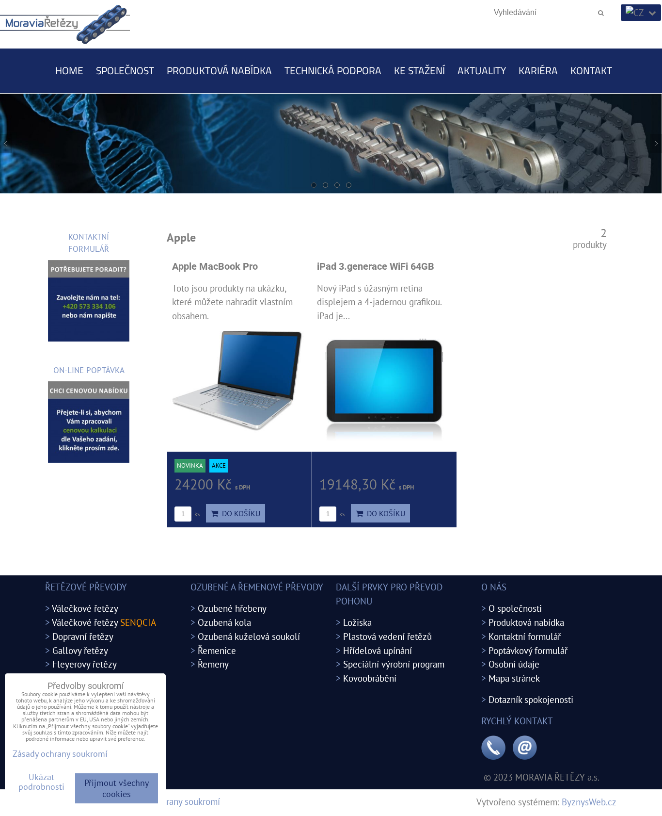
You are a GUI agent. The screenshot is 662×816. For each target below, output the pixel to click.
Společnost (125, 70)
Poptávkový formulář (528, 650)
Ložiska (357, 622)
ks (196, 514)
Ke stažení (419, 70)
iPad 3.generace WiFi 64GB (375, 266)
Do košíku (239, 513)
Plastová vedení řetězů (387, 636)
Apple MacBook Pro (215, 266)
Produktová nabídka (219, 70)
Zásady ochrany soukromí (172, 801)
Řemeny (213, 664)
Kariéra (538, 70)
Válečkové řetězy (85, 608)
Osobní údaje (514, 664)
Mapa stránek (514, 678)
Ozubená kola (224, 622)
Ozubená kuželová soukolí (249, 636)
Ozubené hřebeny (232, 608)
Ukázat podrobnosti (41, 782)
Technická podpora (332, 70)
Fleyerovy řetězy (84, 664)
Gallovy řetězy (80, 650)
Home (69, 70)
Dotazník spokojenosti (531, 699)
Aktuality (481, 70)
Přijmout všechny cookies (116, 788)
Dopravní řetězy (82, 636)
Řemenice (217, 650)
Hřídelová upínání (377, 650)
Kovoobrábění (369, 678)
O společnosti (515, 608)
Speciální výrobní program (393, 664)
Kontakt (591, 70)
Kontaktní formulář (525, 636)
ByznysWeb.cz (589, 802)
